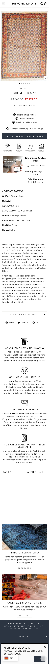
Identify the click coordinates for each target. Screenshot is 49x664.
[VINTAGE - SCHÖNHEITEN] (24, 536)
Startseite (24, 88)
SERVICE (24, 637)
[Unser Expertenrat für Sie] (24, 587)
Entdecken (24, 568)
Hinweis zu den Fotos (24, 314)
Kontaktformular (36, 182)
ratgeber (24, 615)
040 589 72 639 (37, 165)
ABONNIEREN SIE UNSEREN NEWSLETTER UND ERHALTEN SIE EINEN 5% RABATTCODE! (23, 626)
